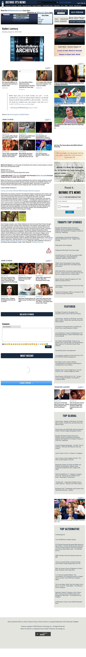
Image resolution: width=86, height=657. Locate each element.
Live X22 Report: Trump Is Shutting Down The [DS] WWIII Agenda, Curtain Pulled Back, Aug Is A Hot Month (69, 334)
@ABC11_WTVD (14, 104)
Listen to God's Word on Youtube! (69, 51)
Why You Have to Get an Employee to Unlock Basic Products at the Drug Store (68, 569)
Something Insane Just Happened (65, 350)
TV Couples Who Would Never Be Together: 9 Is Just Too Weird (10, 137)
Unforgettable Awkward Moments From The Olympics (69, 104)
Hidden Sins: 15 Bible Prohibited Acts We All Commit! (8, 300)
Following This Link (37, 242)
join (9, 169)
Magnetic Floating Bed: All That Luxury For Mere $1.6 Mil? (26, 300)
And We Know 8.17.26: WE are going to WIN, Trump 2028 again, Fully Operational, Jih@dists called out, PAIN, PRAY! (68, 257)
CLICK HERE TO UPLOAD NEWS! (76, 22)
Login (78, 3)
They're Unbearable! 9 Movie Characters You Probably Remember (69, 83)
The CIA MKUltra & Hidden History (65, 539)
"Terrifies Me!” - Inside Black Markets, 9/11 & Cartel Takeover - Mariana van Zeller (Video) (68, 482)
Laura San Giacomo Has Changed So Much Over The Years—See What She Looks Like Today (44, 301)
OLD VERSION (77, 12)
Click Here (16, 175)
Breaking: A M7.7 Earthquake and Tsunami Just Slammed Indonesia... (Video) (69, 489)
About (9, 621)
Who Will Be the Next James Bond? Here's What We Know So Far (26, 155)
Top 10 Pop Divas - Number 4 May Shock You (42, 155)
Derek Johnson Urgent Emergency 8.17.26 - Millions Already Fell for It (68, 279)
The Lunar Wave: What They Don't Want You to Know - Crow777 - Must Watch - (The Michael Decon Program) (69, 586)
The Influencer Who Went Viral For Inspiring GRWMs (68, 125)
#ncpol (46, 102)
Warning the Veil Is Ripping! (63, 245)
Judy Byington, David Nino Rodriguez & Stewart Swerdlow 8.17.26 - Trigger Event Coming (67, 239)
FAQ (25, 621)
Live (62, 5)
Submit (69, 212)
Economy (14, 5)
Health (19, 5)
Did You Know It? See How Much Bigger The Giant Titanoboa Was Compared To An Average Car (9, 280)
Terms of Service (43, 621)
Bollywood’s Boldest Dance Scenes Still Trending (25, 279)
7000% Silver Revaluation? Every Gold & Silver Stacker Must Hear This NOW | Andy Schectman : (68, 264)
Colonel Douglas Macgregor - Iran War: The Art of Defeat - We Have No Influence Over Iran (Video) (69, 447)
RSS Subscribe (68, 621)
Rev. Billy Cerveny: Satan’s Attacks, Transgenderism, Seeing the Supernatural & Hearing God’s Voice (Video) (68, 363)
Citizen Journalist (41, 175)
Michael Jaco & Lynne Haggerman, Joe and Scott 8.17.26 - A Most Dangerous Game (68, 370)
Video (66, 5)
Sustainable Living (48, 5)
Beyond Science (27, 5)
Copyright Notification (55, 621)
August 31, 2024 (32, 107)
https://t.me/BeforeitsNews (63, 176)
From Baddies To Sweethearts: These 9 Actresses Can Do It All (43, 137)
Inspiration (57, 5)
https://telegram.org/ (77, 170)
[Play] (69, 35)
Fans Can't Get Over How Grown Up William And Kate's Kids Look (69, 521)
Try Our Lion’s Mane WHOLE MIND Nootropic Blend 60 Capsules (20, 191)
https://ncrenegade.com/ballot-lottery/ (18, 114)
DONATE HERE (61, 13)
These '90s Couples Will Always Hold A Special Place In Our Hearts (10, 155)
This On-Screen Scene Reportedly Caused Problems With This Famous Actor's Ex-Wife (77, 405)
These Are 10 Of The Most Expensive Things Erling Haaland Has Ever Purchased (61, 405)
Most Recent (77, 5)
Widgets (76, 621)
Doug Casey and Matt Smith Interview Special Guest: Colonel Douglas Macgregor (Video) (69, 430)
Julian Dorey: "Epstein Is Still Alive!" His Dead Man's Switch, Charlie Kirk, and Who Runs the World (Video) (69, 320)
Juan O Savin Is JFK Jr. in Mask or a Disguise (68, 453)
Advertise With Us (17, 621)
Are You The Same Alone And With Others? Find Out (68, 146)
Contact (29, 621)
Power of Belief (37, 5)
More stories (25, 21)
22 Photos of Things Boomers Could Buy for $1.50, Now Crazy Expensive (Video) (68, 327)
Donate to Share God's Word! (69, 54)
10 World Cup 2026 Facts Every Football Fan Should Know (27, 137)
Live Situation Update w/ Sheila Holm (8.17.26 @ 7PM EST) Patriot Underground (69, 356)
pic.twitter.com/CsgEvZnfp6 (26, 104)
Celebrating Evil (60, 534)
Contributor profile (17, 21)
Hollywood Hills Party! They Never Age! (67, 250)
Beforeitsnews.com (15, 10)
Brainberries (5, 134)
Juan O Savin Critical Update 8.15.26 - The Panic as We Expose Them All (68, 459)
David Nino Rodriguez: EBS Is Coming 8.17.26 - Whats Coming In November (69, 292)
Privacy (35, 621)
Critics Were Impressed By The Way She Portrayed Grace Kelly (43, 279)
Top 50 (71, 5)
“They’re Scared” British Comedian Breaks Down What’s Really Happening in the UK (68, 562)
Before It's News (16, 2)
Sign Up (83, 3)
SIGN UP (61, 197)
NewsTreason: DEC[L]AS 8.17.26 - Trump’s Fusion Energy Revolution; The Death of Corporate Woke (68, 378)
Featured (7, 5)
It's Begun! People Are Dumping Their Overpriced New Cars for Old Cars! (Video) (68, 312)
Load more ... (26, 383)
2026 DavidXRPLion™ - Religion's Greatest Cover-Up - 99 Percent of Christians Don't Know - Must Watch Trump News (68, 475)
